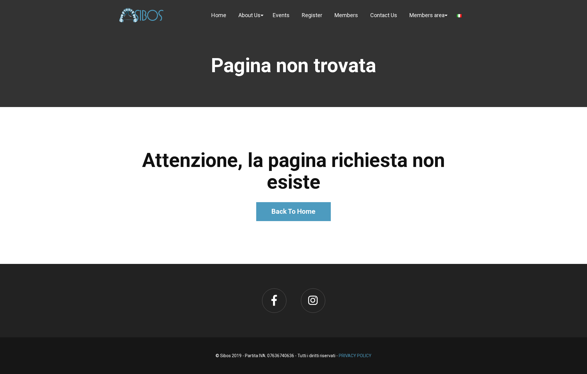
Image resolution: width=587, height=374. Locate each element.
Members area (427, 15)
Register (312, 15)
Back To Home (293, 211)
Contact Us (383, 15)
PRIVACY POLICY (355, 355)
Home (218, 15)
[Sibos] (141, 15)
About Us (249, 15)
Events (281, 15)
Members (346, 15)
